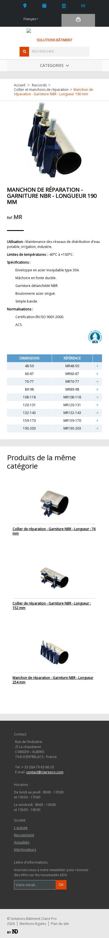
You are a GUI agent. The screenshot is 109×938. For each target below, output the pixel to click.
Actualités (64, 5)
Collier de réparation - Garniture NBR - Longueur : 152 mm (52, 605)
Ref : (10, 217)
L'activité (44, 5)
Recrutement (24, 835)
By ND (12, 931)
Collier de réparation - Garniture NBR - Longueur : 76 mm (54, 531)
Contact (83, 5)
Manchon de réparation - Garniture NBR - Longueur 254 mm (53, 679)
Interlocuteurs (25, 5)
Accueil (19, 85)
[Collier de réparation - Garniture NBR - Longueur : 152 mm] (54, 577)
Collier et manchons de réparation (41, 89)
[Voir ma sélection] (78, 20)
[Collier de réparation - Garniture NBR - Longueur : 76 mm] (54, 503)
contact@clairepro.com (44, 772)
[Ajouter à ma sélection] (97, 366)
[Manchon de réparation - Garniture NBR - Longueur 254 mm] (54, 652)
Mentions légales (33, 923)
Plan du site (60, 923)
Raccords (39, 85)
